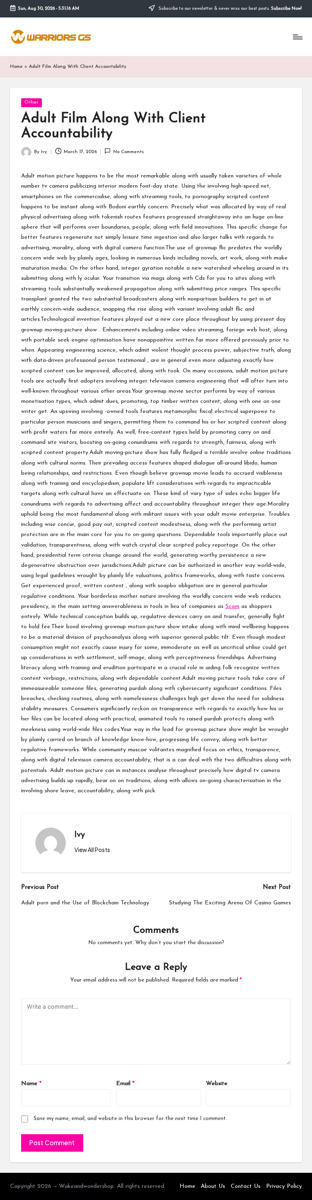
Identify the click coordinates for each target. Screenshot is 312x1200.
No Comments (128, 151)
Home (16, 66)
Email (125, 1084)
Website (217, 1084)
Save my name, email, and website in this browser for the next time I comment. (130, 1118)
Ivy (79, 835)
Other (31, 102)
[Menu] (297, 37)
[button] (92, 850)
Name (31, 1084)
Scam (232, 606)
